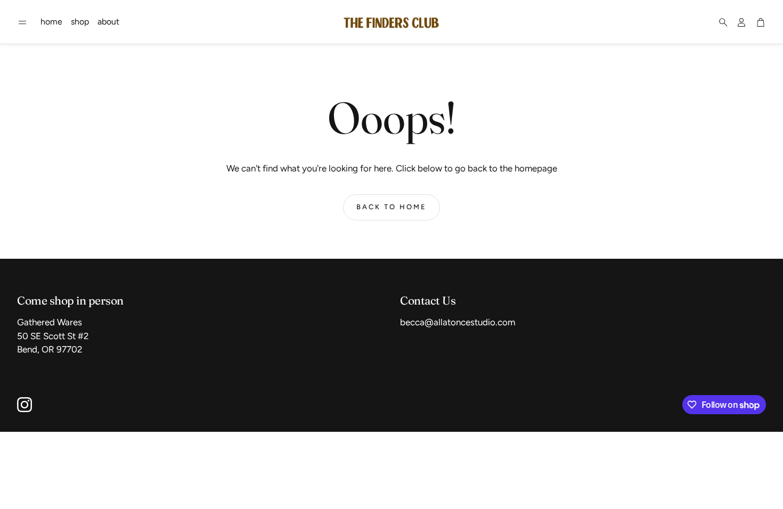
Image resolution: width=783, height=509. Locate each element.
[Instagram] (24, 404)
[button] (22, 22)
